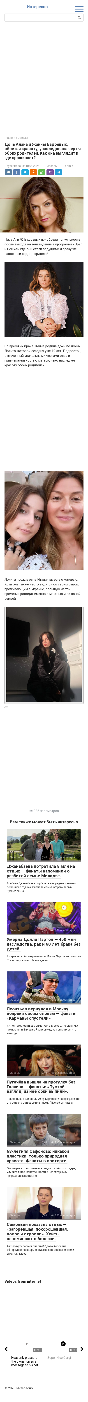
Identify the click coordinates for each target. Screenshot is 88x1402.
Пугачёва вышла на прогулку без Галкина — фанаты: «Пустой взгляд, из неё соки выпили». (41, 1086)
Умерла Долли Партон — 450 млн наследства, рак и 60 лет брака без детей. (44, 944)
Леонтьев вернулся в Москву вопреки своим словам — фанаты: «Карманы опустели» (42, 1013)
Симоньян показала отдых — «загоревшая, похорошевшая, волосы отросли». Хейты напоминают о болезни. (37, 1231)
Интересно (37, 6)
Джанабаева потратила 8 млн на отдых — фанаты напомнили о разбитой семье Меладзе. (41, 871)
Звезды (52, 166)
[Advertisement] (44, 78)
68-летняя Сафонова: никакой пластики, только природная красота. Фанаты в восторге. (38, 1156)
